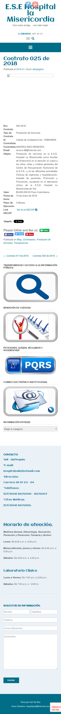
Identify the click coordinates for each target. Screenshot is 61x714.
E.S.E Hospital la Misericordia (30, 13)
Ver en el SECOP (26, 209)
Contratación (29, 239)
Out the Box (35, 701)
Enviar (11, 680)
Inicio (13, 706)
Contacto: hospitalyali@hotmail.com (33, 706)
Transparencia (21, 242)
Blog (19, 239)
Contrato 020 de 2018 (45, 255)
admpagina (37, 69)
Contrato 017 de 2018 (15, 255)
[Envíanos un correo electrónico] (28, 38)
